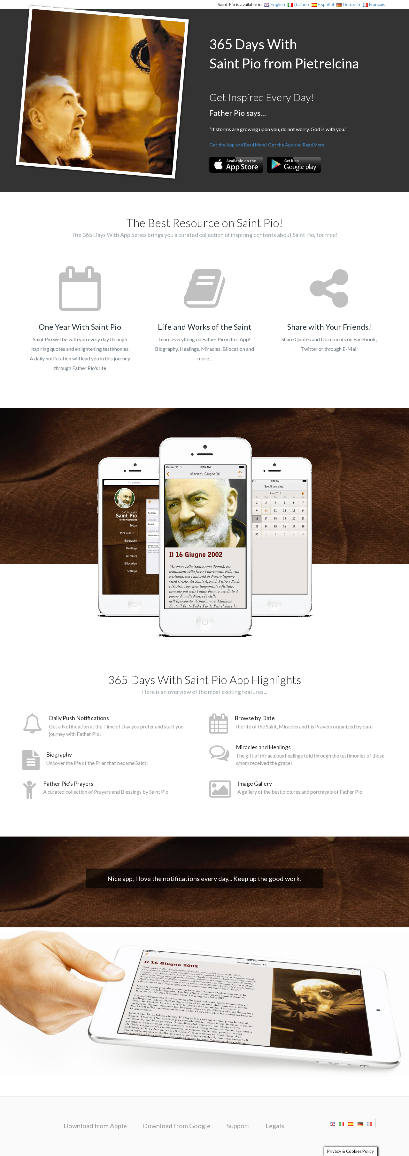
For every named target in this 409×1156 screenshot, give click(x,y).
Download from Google (177, 1125)
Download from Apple (95, 1125)
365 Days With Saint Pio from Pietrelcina (284, 53)
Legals (275, 1125)
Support (238, 1125)
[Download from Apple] (236, 165)
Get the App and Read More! (238, 144)
